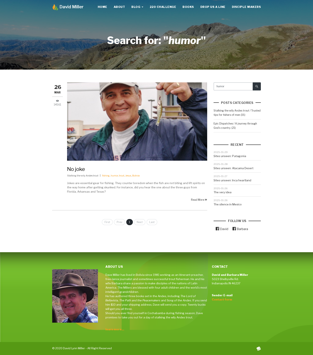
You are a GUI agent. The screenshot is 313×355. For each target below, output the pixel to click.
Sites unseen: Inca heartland (232, 180)
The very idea (222, 192)
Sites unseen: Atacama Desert (233, 168)
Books (188, 7)
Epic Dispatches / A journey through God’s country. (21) (235, 125)
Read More (198, 199)
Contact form (222, 299)
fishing (106, 175)
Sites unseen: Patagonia (230, 156)
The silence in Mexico (228, 204)
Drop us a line (212, 7)
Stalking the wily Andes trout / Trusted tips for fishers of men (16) (237, 112)
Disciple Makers (246, 7)
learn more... (114, 329)
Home (102, 7)
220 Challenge (163, 7)
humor (114, 175)
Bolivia (136, 175)
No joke (76, 169)
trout (121, 175)
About (119, 7)
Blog (136, 7)
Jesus (128, 175)
